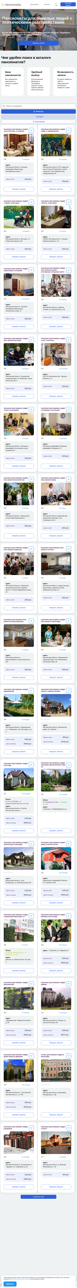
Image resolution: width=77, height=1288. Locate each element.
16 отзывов (26, 1085)
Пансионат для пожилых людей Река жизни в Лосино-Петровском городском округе (53, 270)
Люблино (9, 954)
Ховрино (64, 802)
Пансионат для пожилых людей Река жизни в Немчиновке (53, 620)
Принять (10, 1284)
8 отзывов (63, 159)
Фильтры (40, 111)
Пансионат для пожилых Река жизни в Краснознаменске (15, 620)
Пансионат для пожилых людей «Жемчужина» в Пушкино (16, 269)
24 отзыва (63, 945)
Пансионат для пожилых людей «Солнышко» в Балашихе (53, 409)
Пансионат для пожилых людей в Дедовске (16, 1128)
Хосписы (47, 4)
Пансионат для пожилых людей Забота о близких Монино (53, 690)
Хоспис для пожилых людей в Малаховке (52, 1055)
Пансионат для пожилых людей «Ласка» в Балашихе (16, 409)
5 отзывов (63, 299)
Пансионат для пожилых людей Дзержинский (16, 983)
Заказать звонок (68, 4)
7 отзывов (25, 159)
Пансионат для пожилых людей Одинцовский (16, 690)
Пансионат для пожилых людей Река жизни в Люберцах (16, 549)
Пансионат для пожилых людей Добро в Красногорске (53, 843)
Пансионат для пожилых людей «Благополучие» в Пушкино (16, 130)
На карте (39, 117)
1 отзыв (25, 578)
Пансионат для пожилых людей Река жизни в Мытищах (16, 339)
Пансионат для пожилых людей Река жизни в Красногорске (16, 479)
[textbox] (38, 121)
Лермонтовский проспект (14, 803)
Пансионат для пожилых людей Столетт (53, 1128)
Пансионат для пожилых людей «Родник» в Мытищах (16, 202)
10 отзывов (26, 794)
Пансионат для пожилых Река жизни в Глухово (52, 549)
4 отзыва (25, 369)
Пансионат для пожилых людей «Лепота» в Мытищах (53, 202)
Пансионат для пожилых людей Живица (53, 983)
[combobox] (38, 122)
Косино (10, 801)
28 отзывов (63, 873)
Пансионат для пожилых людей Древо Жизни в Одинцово (16, 1055)
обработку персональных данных (20, 1279)
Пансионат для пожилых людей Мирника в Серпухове (53, 915)
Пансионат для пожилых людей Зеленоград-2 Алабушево (16, 843)
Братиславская (13, 952)
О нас (56, 4)
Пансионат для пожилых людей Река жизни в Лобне (53, 479)
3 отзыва (25, 508)
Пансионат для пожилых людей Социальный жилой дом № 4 (16, 915)
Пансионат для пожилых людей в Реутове (16, 764)
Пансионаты (34, 4)
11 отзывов (63, 794)
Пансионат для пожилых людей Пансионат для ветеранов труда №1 (53, 765)
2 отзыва (62, 231)
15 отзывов (63, 369)
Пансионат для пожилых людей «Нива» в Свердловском (53, 130)
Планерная (48, 802)
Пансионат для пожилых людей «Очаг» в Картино (53, 339)
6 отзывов (63, 438)
